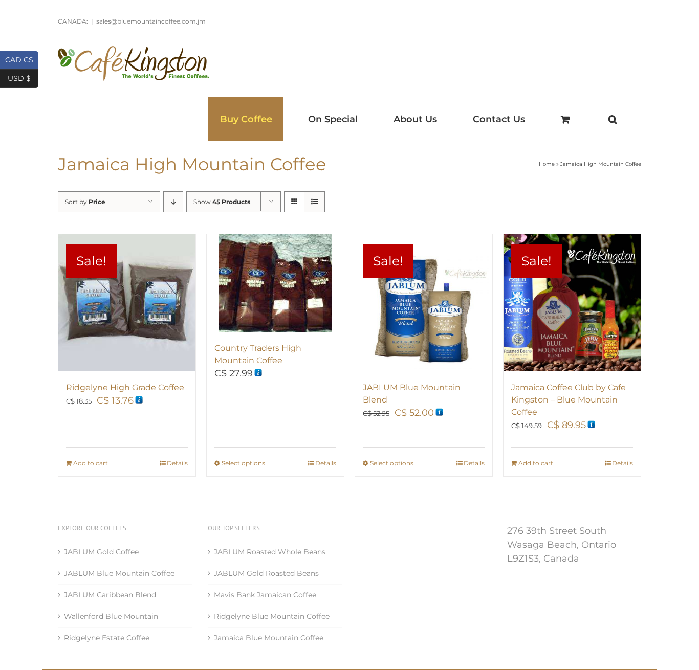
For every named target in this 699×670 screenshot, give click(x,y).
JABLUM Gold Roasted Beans (266, 573)
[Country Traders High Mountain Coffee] (275, 283)
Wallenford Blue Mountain (111, 616)
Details (177, 463)
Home (547, 164)
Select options (243, 463)
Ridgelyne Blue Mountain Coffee (272, 616)
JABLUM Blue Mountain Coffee (119, 573)
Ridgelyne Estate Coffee (106, 637)
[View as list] (314, 202)
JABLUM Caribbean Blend (110, 594)
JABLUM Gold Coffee (101, 551)
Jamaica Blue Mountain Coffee (268, 637)
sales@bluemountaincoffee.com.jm (151, 21)
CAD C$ (21, 59)
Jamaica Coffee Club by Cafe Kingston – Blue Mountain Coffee (568, 400)
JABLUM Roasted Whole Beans (269, 551)
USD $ (23, 77)
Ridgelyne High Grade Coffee (125, 387)
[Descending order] (173, 201)
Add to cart (90, 463)
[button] (612, 119)
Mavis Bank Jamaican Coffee (265, 594)
